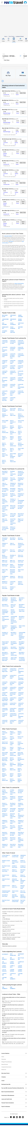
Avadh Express (6, 199)
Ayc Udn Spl (5, 170)
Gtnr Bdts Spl (5, 149)
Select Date (23, 93)
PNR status (11, 241)
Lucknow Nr (6, 94)
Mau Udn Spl (5, 128)
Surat (17, 94)
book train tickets (8, 235)
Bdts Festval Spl (6, 91)
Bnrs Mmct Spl (5, 210)
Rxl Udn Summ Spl (6, 139)
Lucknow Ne (6, 184)
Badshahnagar (6, 113)
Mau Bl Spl (4, 109)
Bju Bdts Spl (5, 100)
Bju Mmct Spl (5, 160)
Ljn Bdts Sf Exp (6, 180)
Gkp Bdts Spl (5, 118)
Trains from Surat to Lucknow (9, 946)
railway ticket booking (19, 283)
